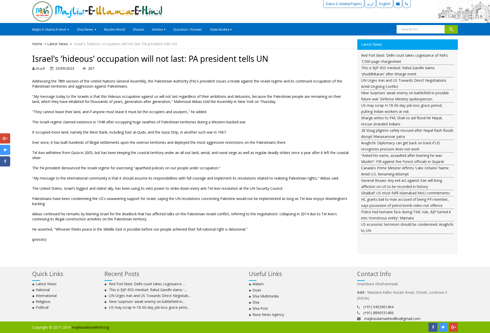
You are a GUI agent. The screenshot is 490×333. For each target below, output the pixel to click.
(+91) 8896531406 (378, 312)
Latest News (57, 43)
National (43, 289)
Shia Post (260, 308)
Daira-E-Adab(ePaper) (344, 3)
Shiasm (138, 29)
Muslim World (114, 29)
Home (37, 43)
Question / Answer (187, 29)
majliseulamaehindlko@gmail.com (392, 318)
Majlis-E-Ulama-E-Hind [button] (49, 29)
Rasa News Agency (268, 314)
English (384, 3)
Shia (255, 302)
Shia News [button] (85, 29)
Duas (256, 290)
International (46, 295)
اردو (370, 3)
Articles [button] (157, 29)
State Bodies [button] (219, 29)
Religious (43, 301)
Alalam (258, 283)
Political (42, 307)
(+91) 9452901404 (378, 306)
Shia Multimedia (265, 296)
